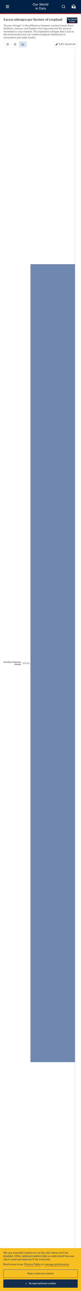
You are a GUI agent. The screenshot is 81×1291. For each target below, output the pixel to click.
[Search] (64, 6)
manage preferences (56, 1264)
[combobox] (64, 6)
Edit (67, 44)
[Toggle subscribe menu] (73, 6)
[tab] (7, 44)
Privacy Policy (32, 1264)
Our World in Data (40, 6)
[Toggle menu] (7, 6)
